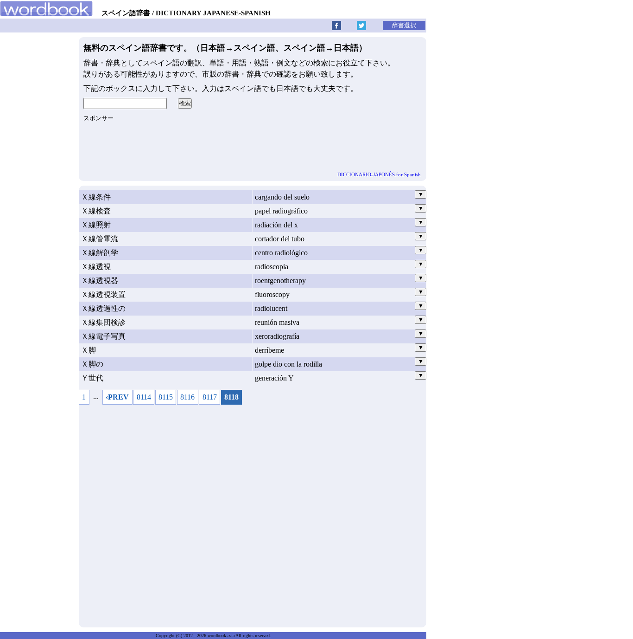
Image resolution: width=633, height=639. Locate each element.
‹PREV (117, 397)
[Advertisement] (252, 513)
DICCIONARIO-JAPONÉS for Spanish (379, 174)
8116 (187, 397)
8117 (210, 397)
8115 (165, 397)
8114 (144, 397)
